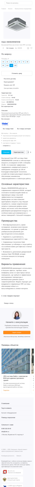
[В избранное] (31, 48)
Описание (6, 152)
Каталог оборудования (9, 413)
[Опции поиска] (26, 3)
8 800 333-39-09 (6, 428)
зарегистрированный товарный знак (12, 451)
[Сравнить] (28, 48)
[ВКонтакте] (2, 440)
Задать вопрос (16, 332)
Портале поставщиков (14, 472)
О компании (5, 403)
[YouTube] (10, 440)
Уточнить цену (17, 73)
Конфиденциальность (7, 455)
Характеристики (19, 152)
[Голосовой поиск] (30, 3)
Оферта (18, 455)
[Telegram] (6, 440)
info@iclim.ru (6, 145)
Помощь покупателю (8, 417)
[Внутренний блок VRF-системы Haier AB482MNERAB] (16, 25)
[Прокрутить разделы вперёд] (30, 152)
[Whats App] (13, 440)
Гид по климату (6, 408)
